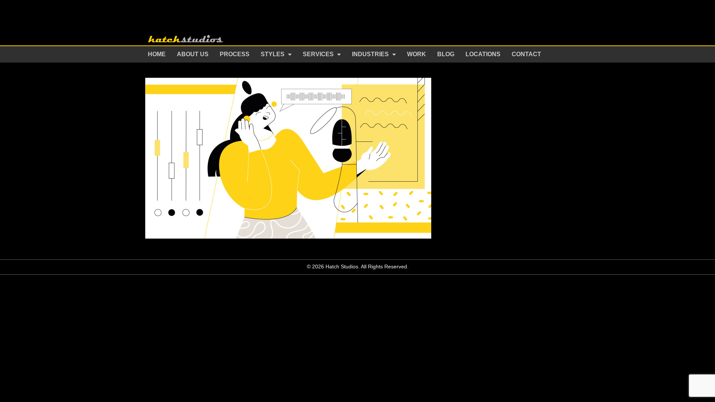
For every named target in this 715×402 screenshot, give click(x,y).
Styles (273, 54)
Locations (482, 54)
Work (416, 54)
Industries (370, 54)
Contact (526, 54)
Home (157, 54)
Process (235, 54)
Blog (445, 54)
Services (318, 54)
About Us (193, 54)
